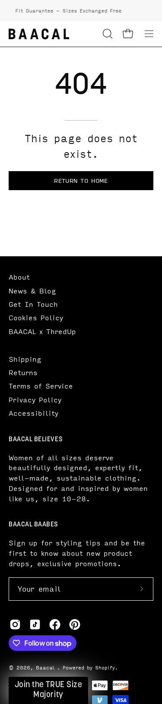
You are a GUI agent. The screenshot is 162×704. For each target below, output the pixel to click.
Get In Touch (33, 304)
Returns (23, 372)
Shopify (105, 667)
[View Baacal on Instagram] (15, 624)
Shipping (25, 359)
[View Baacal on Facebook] (54, 624)
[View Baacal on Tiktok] (35, 624)
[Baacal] (39, 34)
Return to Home (81, 180)
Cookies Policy (36, 317)
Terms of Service (41, 385)
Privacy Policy (35, 399)
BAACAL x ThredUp (42, 331)
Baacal (46, 667)
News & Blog (32, 290)
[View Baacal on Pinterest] (74, 624)
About (19, 276)
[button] (107, 34)
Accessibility (33, 413)
